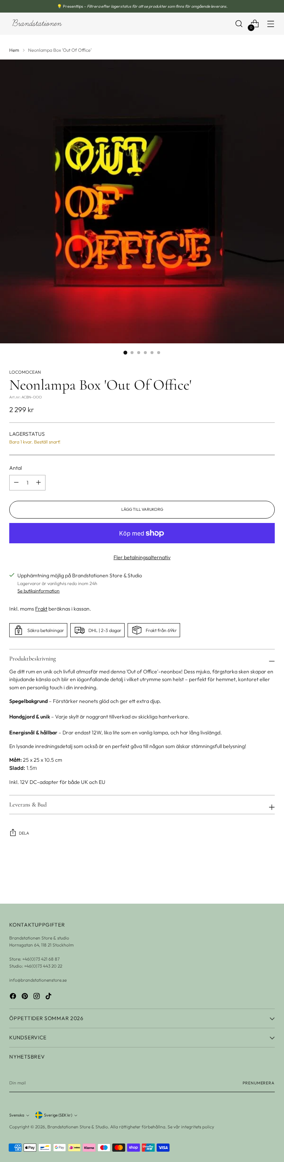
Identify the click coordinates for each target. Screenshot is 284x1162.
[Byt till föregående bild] (251, 878)
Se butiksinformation (38, 591)
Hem (14, 50)
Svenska (16, 1115)
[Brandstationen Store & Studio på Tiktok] (49, 997)
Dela (24, 833)
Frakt (41, 608)
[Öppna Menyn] (270, 23)
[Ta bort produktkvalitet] (38, 482)
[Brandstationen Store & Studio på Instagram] (37, 997)
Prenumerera (259, 1082)
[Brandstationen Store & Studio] (37, 23)
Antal (15, 468)
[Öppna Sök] (239, 23)
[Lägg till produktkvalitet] (16, 482)
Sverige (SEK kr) (58, 1115)
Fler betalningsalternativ (142, 557)
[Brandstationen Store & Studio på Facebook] (13, 997)
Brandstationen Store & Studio (77, 1126)
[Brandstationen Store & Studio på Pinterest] (25, 997)
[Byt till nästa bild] (268, 878)
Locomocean (25, 372)
